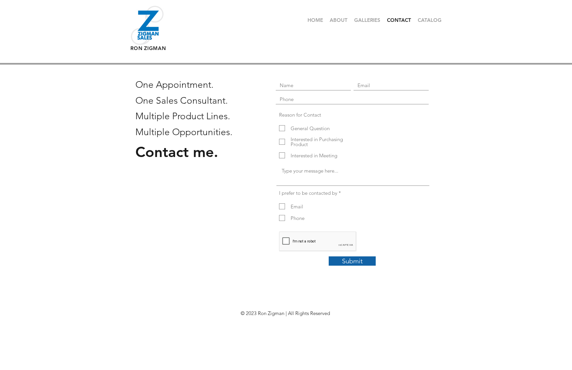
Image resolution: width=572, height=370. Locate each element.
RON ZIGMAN (148, 48)
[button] (367, 20)
